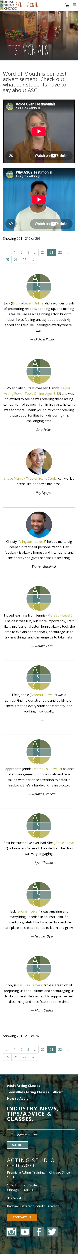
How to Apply (17, 1098)
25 (7, 259)
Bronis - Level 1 (29, 911)
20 (43, 252)
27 (24, 259)
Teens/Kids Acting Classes (28, 1092)
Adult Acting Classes (23, 1085)
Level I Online (33, 303)
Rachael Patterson (20, 1206)
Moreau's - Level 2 (47, 769)
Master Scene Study (41, 478)
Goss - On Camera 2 (30, 985)
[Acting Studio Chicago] (8, 5)
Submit (17, 1145)
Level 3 (40, 541)
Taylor (65, 388)
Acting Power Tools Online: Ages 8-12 (32, 393)
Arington (25, 541)
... (35, 252)
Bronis (17, 303)
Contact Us (22, 1217)
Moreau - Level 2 (60, 615)
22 (60, 252)
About (58, 1092)
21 (51, 252)
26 (16, 259)
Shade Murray (14, 478)
